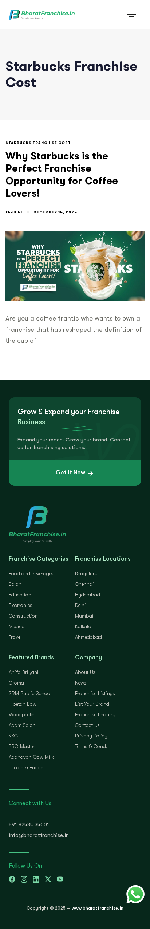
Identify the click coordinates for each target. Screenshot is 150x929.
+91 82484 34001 (29, 824)
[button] (131, 14)
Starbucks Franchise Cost (38, 143)
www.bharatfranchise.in (97, 908)
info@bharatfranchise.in (39, 835)
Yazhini (13, 212)
